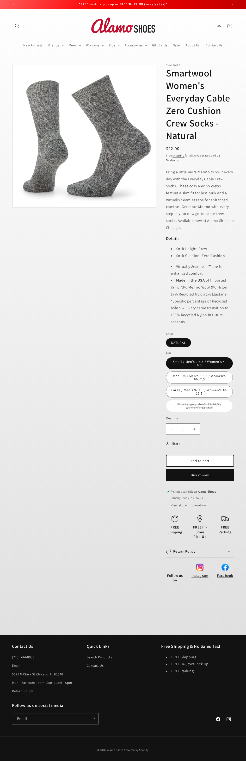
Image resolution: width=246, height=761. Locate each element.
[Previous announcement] (13, 4)
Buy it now (200, 475)
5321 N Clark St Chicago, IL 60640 (37, 674)
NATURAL (178, 342)
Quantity (172, 418)
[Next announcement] (232, 4)
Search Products (99, 657)
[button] (17, 26)
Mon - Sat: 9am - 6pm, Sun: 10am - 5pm (42, 682)
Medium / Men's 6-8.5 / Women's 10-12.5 (199, 377)
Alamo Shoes (115, 750)
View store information (188, 505)
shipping (178, 155)
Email (16, 665)
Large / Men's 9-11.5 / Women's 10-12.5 (199, 392)
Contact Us (95, 665)
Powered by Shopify (136, 750)
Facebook (225, 575)
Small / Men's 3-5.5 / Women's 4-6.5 (199, 363)
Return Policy (22, 691)
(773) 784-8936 (23, 657)
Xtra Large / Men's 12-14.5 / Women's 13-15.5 (204, 407)
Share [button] (176, 443)
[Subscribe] (93, 718)
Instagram (199, 575)
